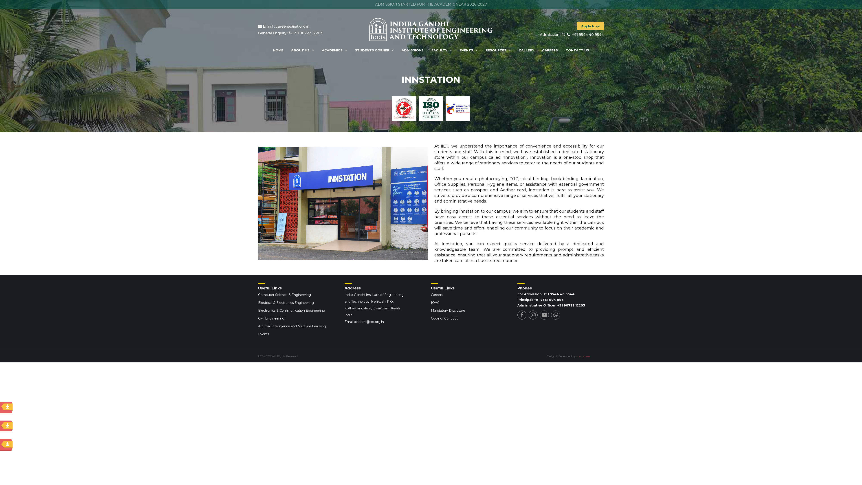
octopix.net (583, 356)
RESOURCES (496, 50)
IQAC (435, 303)
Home (278, 50)
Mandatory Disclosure (448, 311)
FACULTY (439, 50)
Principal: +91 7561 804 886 (540, 300)
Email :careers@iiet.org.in (364, 322)
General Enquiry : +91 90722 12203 (290, 33)
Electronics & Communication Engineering (291, 311)
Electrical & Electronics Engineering (286, 303)
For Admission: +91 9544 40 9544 (546, 294)
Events (466, 50)
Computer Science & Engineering (284, 295)
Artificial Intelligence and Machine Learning (292, 326)
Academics (332, 50)
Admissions (413, 50)
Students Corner (372, 50)
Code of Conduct (444, 318)
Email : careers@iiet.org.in (286, 26)
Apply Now (590, 26)
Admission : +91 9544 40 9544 (572, 35)
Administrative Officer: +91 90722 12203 (551, 305)
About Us (300, 50)
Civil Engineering (271, 318)
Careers (550, 50)
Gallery (526, 50)
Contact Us (577, 50)
